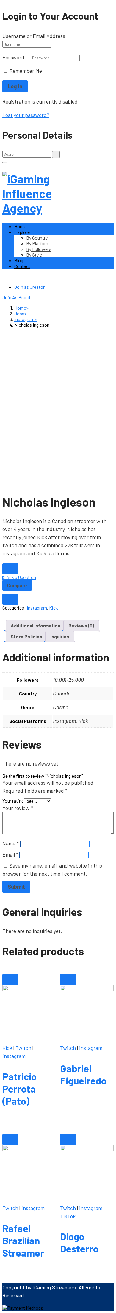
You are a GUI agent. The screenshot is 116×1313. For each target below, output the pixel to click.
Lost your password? (25, 115)
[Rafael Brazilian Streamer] (29, 1172)
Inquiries (59, 636)
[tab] (35, 625)
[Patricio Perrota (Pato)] (29, 1012)
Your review (17, 808)
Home (20, 226)
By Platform (38, 243)
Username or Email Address (33, 36)
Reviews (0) (81, 625)
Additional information (35, 625)
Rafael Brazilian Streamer (23, 1240)
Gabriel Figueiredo (83, 1074)
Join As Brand (16, 297)
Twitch (23, 1047)
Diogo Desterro (79, 1242)
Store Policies (26, 636)
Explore (22, 232)
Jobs (19, 313)
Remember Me (25, 70)
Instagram (24, 319)
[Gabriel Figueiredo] (87, 1012)
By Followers (38, 249)
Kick (53, 607)
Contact (22, 266)
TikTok (68, 1216)
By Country (37, 237)
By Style (34, 254)
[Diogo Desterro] (87, 1172)
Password (13, 57)
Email (10, 854)
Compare (17, 585)
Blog (18, 260)
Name (10, 843)
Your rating (13, 800)
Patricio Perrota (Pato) (19, 1088)
